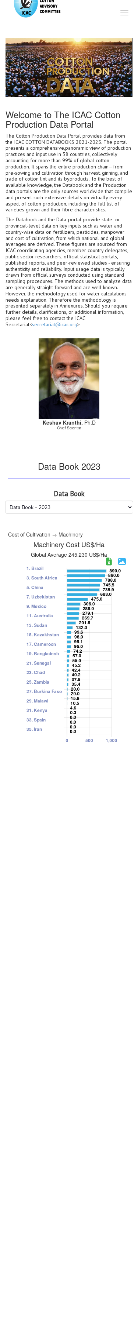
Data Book (69, 493)
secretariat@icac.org (54, 324)
